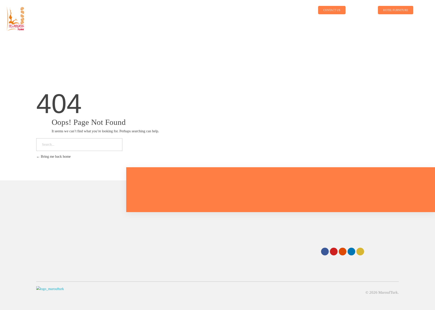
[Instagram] (342, 251)
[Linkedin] (351, 251)
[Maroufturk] (66, 16)
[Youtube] (334, 251)
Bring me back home (55, 156)
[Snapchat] (360, 251)
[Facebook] (325, 251)
